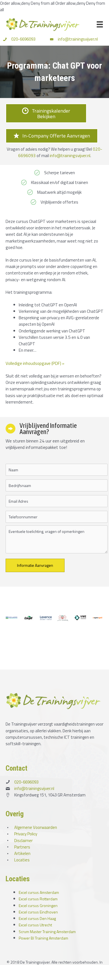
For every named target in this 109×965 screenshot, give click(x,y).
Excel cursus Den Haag (37, 918)
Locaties (22, 860)
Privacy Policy (25, 834)
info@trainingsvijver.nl (78, 39)
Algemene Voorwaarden (35, 827)
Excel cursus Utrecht (35, 925)
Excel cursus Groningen (38, 905)
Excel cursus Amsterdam (39, 892)
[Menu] (100, 24)
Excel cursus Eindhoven (38, 912)
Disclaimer (23, 840)
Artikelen (22, 853)
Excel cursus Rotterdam (38, 899)
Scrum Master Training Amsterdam (47, 931)
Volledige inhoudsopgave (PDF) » (35, 363)
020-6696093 (23, 39)
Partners (22, 847)
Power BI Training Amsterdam (43, 938)
